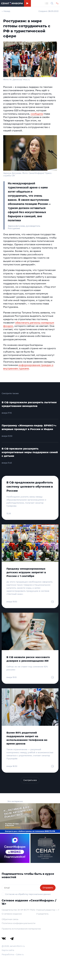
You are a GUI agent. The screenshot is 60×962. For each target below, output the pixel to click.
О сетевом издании (12, 914)
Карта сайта (8, 950)
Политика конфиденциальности (18, 923)
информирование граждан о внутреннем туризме (28, 366)
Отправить (48, 888)
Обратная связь (10, 919)
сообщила (37, 113)
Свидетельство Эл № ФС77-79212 (18, 910)
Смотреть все (30, 780)
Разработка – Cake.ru (13, 954)
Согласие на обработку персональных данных (28, 894)
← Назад (6, 11)
